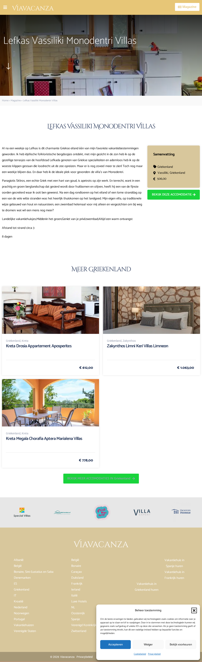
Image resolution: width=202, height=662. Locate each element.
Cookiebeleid (140, 654)
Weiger (148, 644)
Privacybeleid (154, 654)
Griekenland (165, 167)
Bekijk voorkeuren (181, 644)
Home (5, 101)
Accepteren (115, 644)
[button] (194, 610)
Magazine (16, 101)
